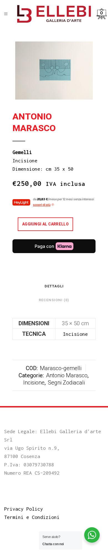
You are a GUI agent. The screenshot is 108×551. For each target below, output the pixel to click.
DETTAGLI (54, 286)
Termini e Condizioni (32, 517)
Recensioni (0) (54, 300)
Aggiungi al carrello (45, 224)
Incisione (34, 382)
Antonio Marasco (67, 375)
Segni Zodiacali (66, 382)
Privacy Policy (23, 509)
